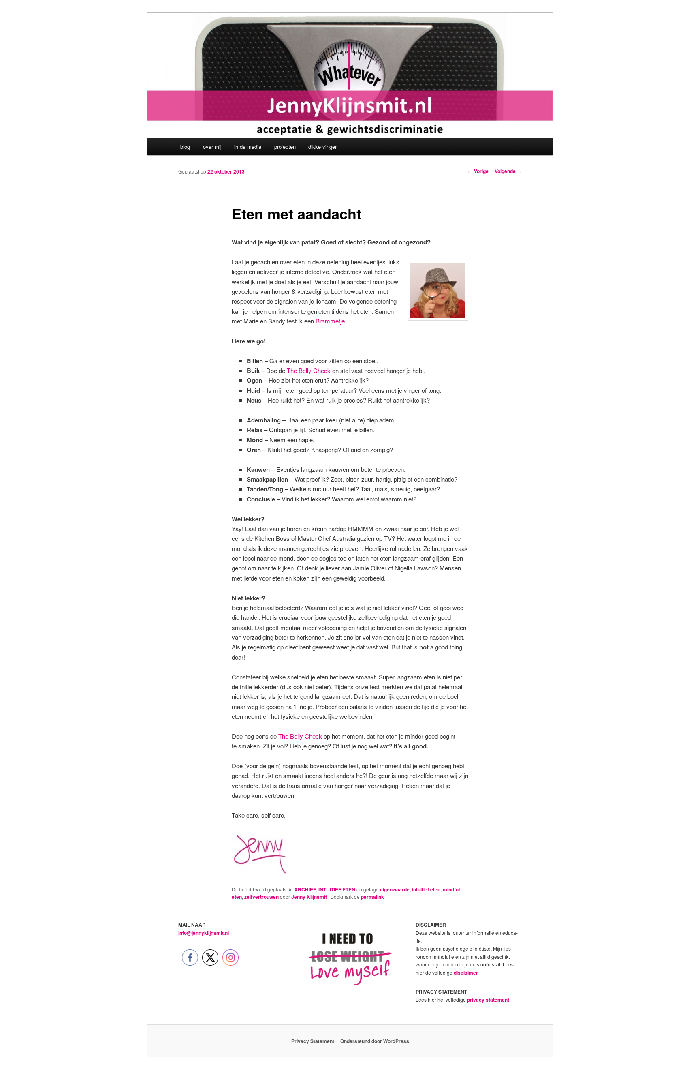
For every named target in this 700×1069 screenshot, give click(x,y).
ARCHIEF (305, 889)
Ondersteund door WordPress (374, 1041)
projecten (285, 146)
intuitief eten (426, 889)
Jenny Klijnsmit (309, 896)
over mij (212, 146)
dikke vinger (322, 146)
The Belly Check (309, 370)
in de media (247, 146)
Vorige (478, 171)
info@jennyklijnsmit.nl (203, 932)
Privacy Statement (312, 1041)
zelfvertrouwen (261, 896)
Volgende (508, 171)
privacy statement (488, 999)
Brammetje (330, 321)
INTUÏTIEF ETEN (336, 889)
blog (185, 146)
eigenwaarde (395, 889)
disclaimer (466, 972)
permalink (373, 896)
